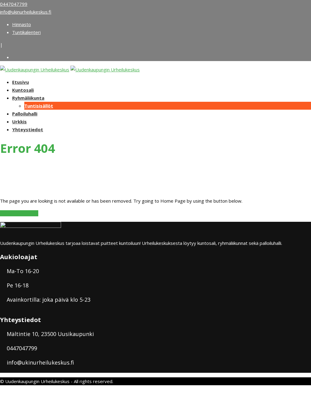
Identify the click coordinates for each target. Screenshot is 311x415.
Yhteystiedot (27, 129)
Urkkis (19, 121)
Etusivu (20, 82)
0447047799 (13, 4)
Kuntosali (23, 90)
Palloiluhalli (24, 114)
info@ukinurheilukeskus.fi (25, 12)
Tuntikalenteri (26, 32)
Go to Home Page (19, 213)
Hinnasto (21, 24)
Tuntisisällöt (38, 106)
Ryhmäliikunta (28, 98)
